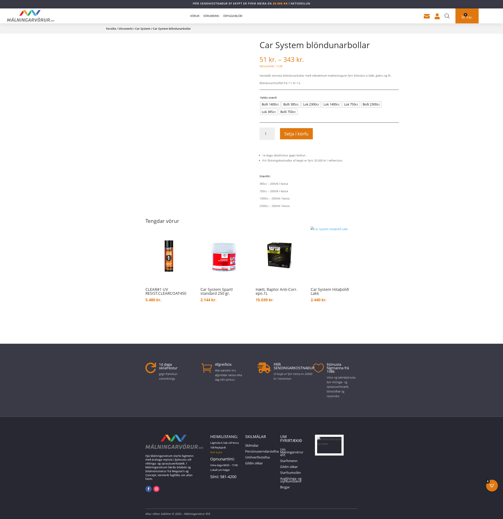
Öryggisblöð (232, 16)
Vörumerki (211, 16)
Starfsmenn (288, 461)
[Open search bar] (447, 16)
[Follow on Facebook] (148, 489)
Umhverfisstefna (257, 457)
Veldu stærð (268, 97)
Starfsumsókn (290, 473)
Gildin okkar (254, 463)
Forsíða (111, 28)
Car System (142, 28)
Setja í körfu (296, 134)
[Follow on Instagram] (156, 489)
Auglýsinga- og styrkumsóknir (291, 480)
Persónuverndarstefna (262, 452)
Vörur (194, 16)
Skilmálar (252, 446)
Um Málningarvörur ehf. (291, 452)
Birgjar (285, 487)
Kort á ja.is (216, 452)
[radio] (270, 104)
